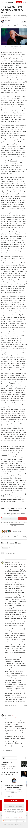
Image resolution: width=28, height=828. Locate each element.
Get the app (22, 821)
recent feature (20, 249)
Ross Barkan (8, 20)
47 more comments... (6, 750)
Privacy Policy (19, 812)
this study (18, 251)
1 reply (8, 709)
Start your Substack (10, 821)
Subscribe (19, 2)
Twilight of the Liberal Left (9, 772)
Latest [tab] (7, 758)
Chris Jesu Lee (8, 715)
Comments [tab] (5, 548)
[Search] (25, 758)
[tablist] (8, 547)
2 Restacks (19, 531)
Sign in (24, 2)
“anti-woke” (13, 161)
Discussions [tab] (13, 758)
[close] (23, 779)
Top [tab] (3, 758)
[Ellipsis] (26, 562)
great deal (4, 455)
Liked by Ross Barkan (10, 716)
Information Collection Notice (17, 524)
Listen (24, 21)
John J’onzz (7, 562)
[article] (14, 765)
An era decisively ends (7, 774)
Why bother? (4, 764)
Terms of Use (21, 522)
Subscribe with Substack (15, 806)
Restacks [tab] (11, 548)
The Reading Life (6, 762)
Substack (6, 824)
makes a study (18, 61)
